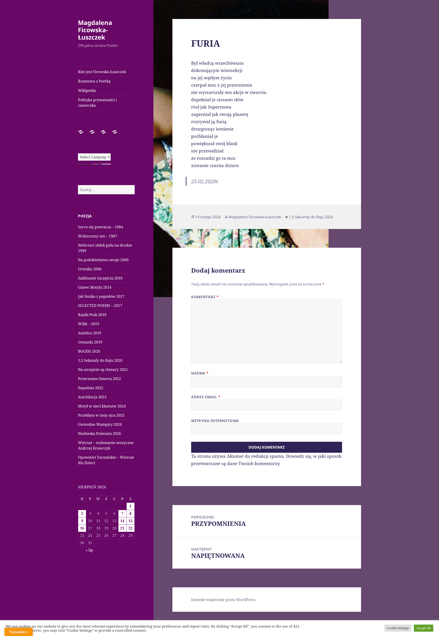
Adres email (205, 396)
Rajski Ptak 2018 (92, 314)
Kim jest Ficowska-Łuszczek (102, 71)
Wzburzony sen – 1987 (97, 236)
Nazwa (199, 373)
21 (122, 528)
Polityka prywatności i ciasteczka (97, 102)
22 (130, 528)
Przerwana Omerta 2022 (99, 378)
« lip (89, 550)
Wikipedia (87, 90)
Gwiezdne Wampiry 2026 (100, 424)
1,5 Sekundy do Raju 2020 (100, 360)
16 (82, 528)
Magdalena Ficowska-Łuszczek (95, 29)
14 (122, 520)
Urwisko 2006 (90, 268)
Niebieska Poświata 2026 (99, 433)
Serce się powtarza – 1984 (100, 226)
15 (130, 520)
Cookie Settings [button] (398, 628)
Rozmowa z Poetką (94, 81)
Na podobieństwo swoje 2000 (103, 259)
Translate (105, 163)
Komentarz (205, 296)
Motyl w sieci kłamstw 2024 (102, 406)
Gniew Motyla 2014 (94, 287)
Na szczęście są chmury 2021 (103, 369)
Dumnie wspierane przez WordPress (223, 599)
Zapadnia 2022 (90, 387)
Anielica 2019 (89, 332)
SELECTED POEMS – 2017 (100, 305)
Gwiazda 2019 (90, 342)
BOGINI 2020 (89, 351)
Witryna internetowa (215, 420)
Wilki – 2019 (88, 323)
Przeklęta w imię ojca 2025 (101, 415)
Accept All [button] (424, 628)
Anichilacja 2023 (92, 396)
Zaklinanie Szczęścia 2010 (100, 278)
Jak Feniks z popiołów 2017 (101, 296)
